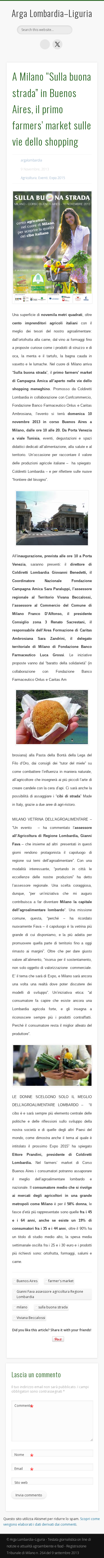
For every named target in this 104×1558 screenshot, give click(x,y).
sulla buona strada (53, 1307)
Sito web (21, 1482)
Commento (24, 1406)
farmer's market (60, 1281)
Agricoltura (29, 177)
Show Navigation (84, 105)
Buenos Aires (27, 1281)
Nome (24, 1455)
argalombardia (31, 160)
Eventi (43, 177)
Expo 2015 (57, 177)
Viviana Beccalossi (31, 1317)
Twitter (57, 44)
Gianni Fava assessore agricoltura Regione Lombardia (50, 1294)
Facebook (45, 44)
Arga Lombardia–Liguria (52, 13)
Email (24, 1469)
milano (22, 1307)
